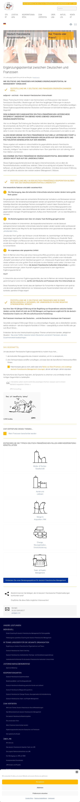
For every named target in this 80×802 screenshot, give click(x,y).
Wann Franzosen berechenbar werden (22, 433)
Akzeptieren (40, 782)
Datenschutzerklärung (40, 798)
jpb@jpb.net (16, 613)
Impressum (51, 798)
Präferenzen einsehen (40, 793)
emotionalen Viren (10, 231)
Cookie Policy (29, 798)
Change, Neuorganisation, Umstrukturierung (40, 544)
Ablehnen (40, 787)
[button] (77, 772)
